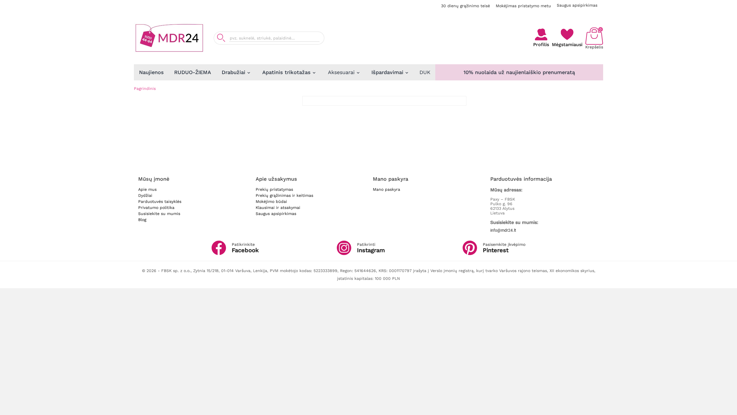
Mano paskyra (386, 189)
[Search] (221, 38)
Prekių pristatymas (274, 189)
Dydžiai (145, 195)
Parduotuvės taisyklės (159, 201)
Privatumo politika (156, 207)
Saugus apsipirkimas (577, 5)
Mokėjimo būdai (271, 201)
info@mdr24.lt (503, 230)
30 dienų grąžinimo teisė (465, 5)
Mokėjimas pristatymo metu (523, 5)
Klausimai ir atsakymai (278, 207)
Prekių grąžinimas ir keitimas (284, 195)
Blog (142, 219)
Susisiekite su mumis (159, 213)
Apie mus (147, 189)
